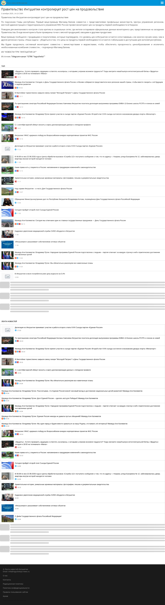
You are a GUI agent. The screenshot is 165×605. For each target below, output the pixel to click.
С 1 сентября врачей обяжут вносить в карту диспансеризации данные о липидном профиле (53, 125)
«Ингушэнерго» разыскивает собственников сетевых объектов (40, 242)
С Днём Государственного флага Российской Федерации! (38, 516)
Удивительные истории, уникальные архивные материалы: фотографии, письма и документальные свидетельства (62, 178)
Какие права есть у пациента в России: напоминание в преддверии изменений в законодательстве (55, 167)
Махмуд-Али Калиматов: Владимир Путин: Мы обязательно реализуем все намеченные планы (54, 263)
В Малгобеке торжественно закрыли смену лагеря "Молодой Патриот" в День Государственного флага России (60, 93)
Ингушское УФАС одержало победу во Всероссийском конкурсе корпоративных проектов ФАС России (56, 135)
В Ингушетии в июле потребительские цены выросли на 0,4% (40, 274)
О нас (5, 575)
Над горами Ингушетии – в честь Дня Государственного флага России (43, 189)
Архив (5, 596)
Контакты (7, 580)
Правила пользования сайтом (15, 592)
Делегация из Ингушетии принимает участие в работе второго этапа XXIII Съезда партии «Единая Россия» (59, 146)
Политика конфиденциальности (16, 588)
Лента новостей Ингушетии (14, 600)
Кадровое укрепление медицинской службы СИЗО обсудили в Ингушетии (45, 231)
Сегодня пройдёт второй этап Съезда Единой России (37, 210)
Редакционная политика (13, 584)
